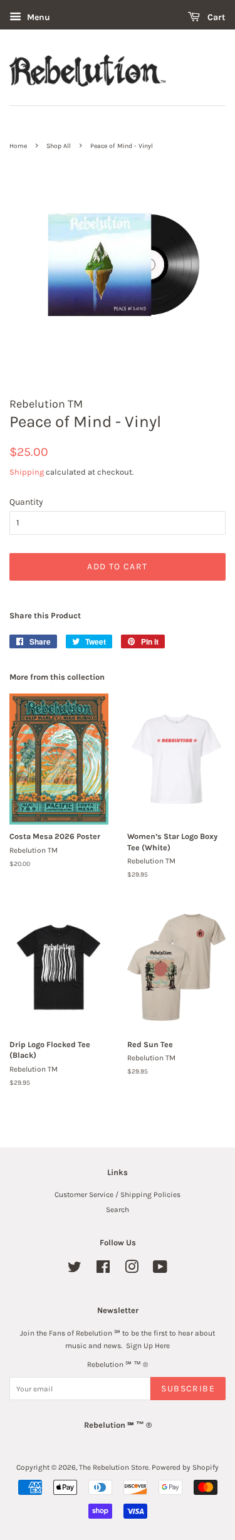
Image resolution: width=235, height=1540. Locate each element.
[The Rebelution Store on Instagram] (131, 1269)
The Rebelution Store (114, 1467)
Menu (37, 17)
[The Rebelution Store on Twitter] (74, 1269)
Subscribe (188, 1388)
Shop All (58, 146)
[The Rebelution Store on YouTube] (160, 1269)
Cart (215, 17)
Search (117, 1209)
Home (18, 146)
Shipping (26, 472)
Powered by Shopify (185, 1467)
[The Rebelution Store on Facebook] (103, 1269)
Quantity (26, 502)
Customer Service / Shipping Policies (117, 1194)
